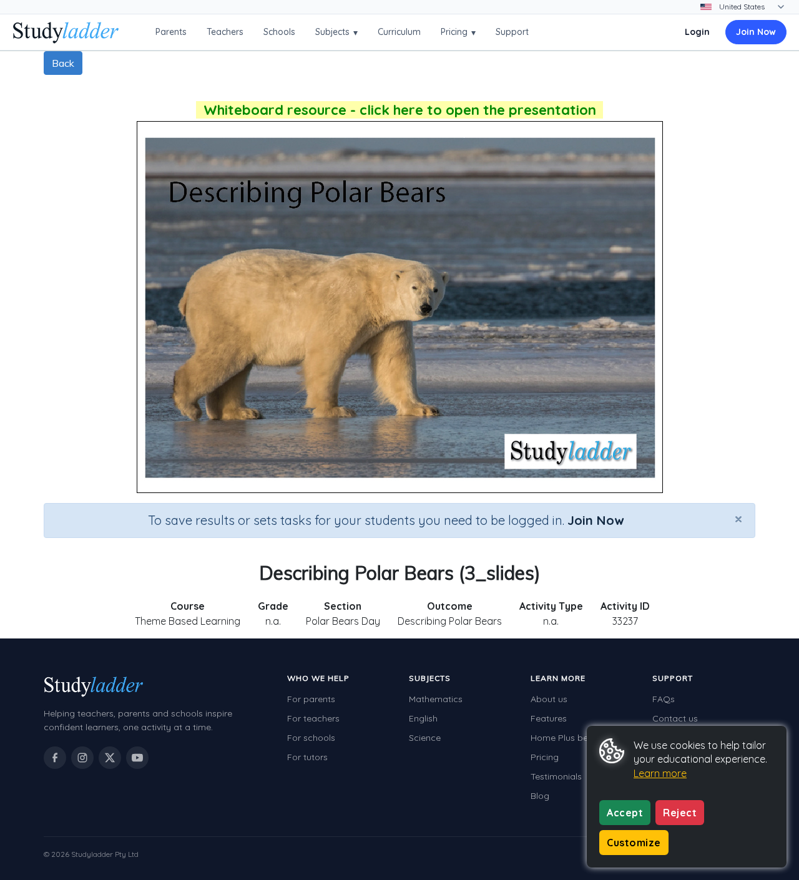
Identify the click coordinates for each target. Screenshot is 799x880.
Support (512, 31)
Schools (279, 31)
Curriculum (399, 31)
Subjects (336, 32)
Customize (634, 842)
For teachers (313, 718)
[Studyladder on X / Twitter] (110, 757)
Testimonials (556, 776)
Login (697, 31)
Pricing (458, 32)
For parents (311, 699)
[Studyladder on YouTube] (137, 757)
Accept (625, 812)
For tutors (307, 757)
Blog (540, 795)
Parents (171, 31)
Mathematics (436, 699)
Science (425, 737)
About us (549, 699)
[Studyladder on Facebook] (55, 757)
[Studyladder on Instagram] (82, 757)
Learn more (660, 773)
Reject (680, 812)
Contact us (675, 718)
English (423, 718)
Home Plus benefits (570, 737)
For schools (311, 737)
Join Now (756, 31)
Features (549, 718)
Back (63, 63)
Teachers (225, 31)
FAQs (663, 699)
